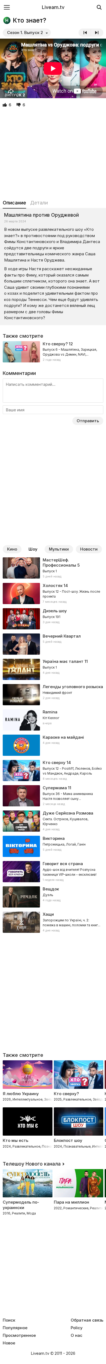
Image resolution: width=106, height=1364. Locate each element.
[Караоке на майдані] (53, 745)
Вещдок (51, 888)
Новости (89, 549)
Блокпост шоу (68, 1140)
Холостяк (53, 585)
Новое (9, 1343)
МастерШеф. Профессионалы (59, 562)
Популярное (15, 1327)
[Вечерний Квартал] (53, 644)
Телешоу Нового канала (32, 1164)
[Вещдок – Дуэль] (53, 897)
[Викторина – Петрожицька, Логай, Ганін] (53, 846)
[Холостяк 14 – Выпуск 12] (53, 593)
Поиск (9, 1320)
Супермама (55, 787)
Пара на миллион (71, 1202)
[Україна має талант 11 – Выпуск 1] (53, 669)
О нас (76, 1335)
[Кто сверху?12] (53, 351)
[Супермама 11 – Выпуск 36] (53, 795)
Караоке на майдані (63, 737)
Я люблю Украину (21, 1093)
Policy (77, 1327)
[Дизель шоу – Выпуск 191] (53, 618)
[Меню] (7, 7)
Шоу (33, 549)
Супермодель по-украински (21, 1205)
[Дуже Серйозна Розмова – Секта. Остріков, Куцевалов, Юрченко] (53, 821)
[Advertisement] (53, 154)
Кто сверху (54, 762)
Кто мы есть (15, 1140)
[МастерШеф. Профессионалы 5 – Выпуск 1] (53, 568)
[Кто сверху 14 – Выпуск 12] (53, 770)
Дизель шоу (55, 610)
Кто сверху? (55, 343)
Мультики (59, 549)
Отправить (88, 420)
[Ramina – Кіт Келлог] (53, 720)
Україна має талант (63, 661)
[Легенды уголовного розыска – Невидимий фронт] (53, 694)
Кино (12, 549)
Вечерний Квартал (62, 636)
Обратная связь (87, 1320)
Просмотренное (19, 1335)
